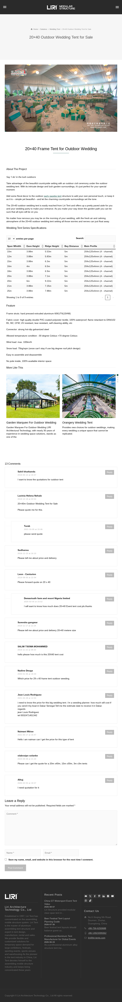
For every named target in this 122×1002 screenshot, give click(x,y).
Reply (109, 472)
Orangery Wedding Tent (77, 422)
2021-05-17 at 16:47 (27, 735)
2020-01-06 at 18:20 (27, 674)
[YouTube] (113, 896)
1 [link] (107, 297)
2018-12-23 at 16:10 (27, 553)
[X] (90, 896)
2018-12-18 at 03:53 (27, 499)
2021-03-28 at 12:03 (27, 698)
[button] (24, 246)
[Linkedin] (104, 896)
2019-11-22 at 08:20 (27, 650)
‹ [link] (102, 297)
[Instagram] (108, 896)
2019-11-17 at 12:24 (27, 626)
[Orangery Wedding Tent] (93, 396)
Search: (80, 238)
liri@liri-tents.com (96, 938)
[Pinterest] (99, 896)
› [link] (113, 297)
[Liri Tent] (61, 7)
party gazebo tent (52, 196)
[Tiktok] (90, 900)
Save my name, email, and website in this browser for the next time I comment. (50, 859)
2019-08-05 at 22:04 (27, 577)
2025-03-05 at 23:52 (33, 602)
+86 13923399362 (97, 933)
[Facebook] (95, 896)
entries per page (25, 238)
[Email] (86, 896)
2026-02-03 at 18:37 (27, 783)
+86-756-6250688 (97, 928)
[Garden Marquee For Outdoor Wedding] (37, 396)
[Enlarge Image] (61, 98)
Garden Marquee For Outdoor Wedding (31, 422)
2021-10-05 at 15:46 (33, 529)
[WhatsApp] (86, 900)
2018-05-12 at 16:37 (27, 475)
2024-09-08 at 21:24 (27, 759)
